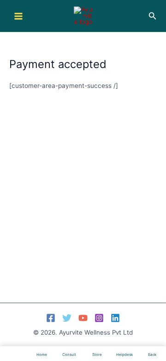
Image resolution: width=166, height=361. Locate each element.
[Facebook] (50, 318)
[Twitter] (66, 318)
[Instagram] (99, 318)
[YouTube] (83, 318)
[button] (152, 16)
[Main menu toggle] (18, 16)
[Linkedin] (115, 318)
